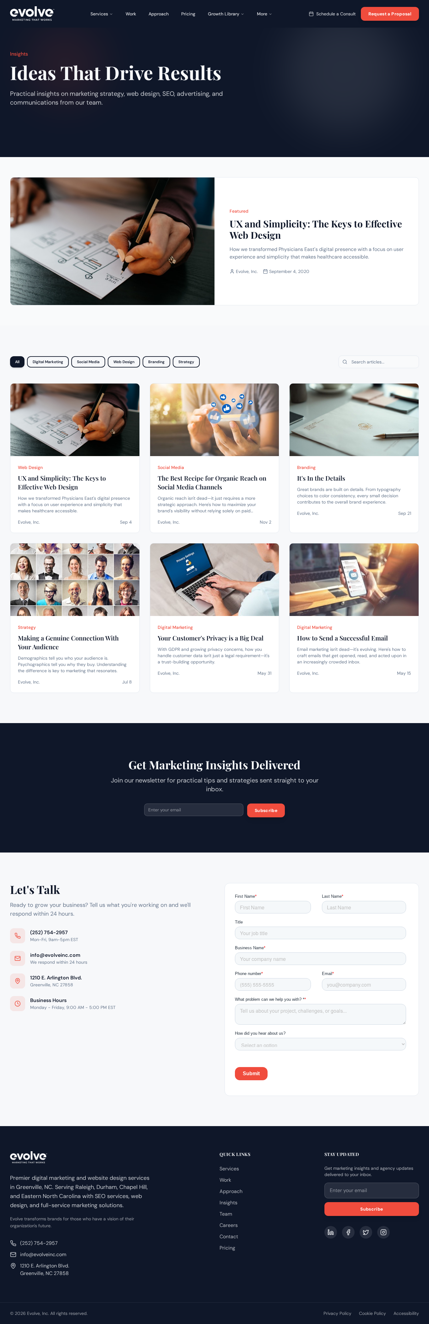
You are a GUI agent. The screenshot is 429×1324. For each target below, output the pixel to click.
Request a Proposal (389, 14)
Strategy (186, 361)
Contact (229, 1236)
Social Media (88, 361)
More (262, 14)
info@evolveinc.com (43, 1254)
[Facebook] (348, 1232)
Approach (159, 14)
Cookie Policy (372, 1313)
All (17, 361)
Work (131, 14)
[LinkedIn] (330, 1232)
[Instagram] (383, 1232)
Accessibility (406, 1313)
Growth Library (223, 14)
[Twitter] (366, 1232)
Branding (156, 361)
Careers (229, 1225)
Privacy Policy (337, 1313)
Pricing (188, 14)
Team (226, 1214)
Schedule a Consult (336, 14)
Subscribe (266, 810)
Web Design (123, 361)
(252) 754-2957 (39, 1243)
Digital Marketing (48, 361)
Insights (228, 1202)
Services (99, 14)
